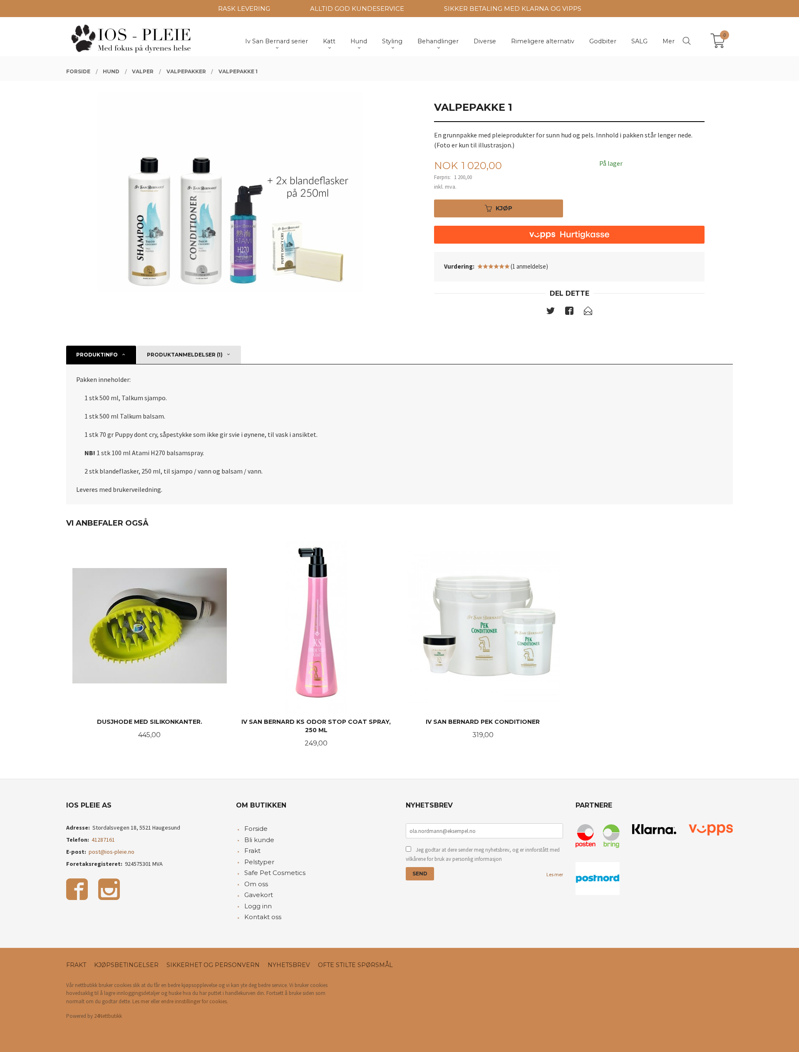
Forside (256, 829)
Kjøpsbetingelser (126, 965)
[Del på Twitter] (550, 312)
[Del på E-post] (588, 312)
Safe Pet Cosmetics (274, 873)
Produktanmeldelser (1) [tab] (185, 354)
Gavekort (258, 895)
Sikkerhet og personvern (213, 965)
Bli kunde (259, 840)
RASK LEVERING (244, 8)
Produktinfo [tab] (97, 354)
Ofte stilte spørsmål (355, 965)
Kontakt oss (262, 917)
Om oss (256, 884)
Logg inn (258, 906)
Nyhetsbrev (289, 965)
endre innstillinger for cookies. (194, 1001)
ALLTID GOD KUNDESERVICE (357, 8)
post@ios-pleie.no (111, 851)
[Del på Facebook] (569, 312)
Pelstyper (259, 862)
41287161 (103, 839)
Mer (669, 41)
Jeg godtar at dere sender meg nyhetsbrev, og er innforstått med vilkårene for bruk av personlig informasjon (483, 854)
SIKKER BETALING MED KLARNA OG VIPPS (512, 8)
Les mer (554, 874)
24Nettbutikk (108, 1016)
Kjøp (504, 208)
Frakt (252, 851)
